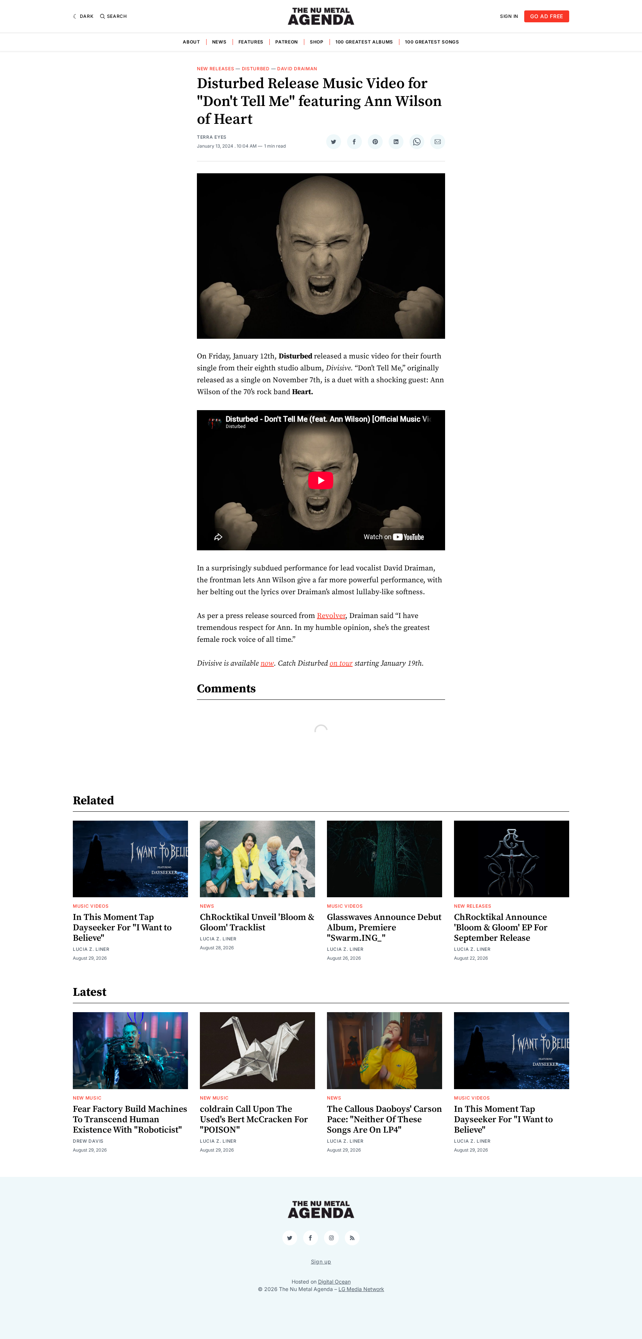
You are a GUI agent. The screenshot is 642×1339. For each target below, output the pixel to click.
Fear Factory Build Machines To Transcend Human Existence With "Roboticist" (130, 1120)
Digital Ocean (334, 1281)
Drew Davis (88, 1141)
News (219, 42)
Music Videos (90, 906)
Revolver (331, 616)
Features (251, 42)
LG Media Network (361, 1289)
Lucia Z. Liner (91, 949)
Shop (317, 42)
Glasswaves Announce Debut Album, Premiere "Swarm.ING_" (384, 928)
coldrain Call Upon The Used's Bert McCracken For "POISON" (254, 1120)
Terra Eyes (212, 137)
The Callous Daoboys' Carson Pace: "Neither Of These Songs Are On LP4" (384, 1120)
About (191, 42)
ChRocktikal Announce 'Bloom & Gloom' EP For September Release (501, 928)
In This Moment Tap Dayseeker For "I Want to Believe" (122, 928)
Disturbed (256, 68)
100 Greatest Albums (364, 42)
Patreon (286, 42)
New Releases (215, 68)
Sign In (509, 16)
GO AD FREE (546, 16)
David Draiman (297, 68)
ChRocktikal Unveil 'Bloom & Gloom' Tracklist (257, 922)
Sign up (321, 1261)
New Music (87, 1098)
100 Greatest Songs (432, 42)
